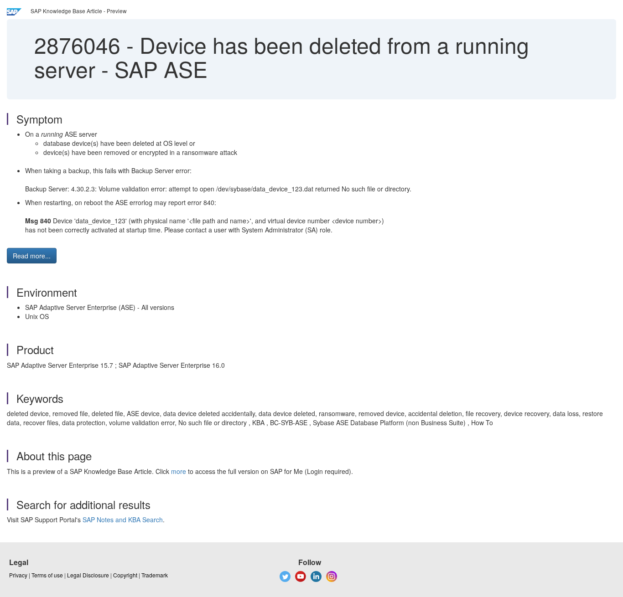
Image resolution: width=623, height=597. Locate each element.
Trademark (154, 575)
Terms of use (47, 575)
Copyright (125, 575)
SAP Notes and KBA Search (123, 519)
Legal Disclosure (88, 575)
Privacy (18, 575)
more (178, 471)
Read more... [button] (32, 255)
